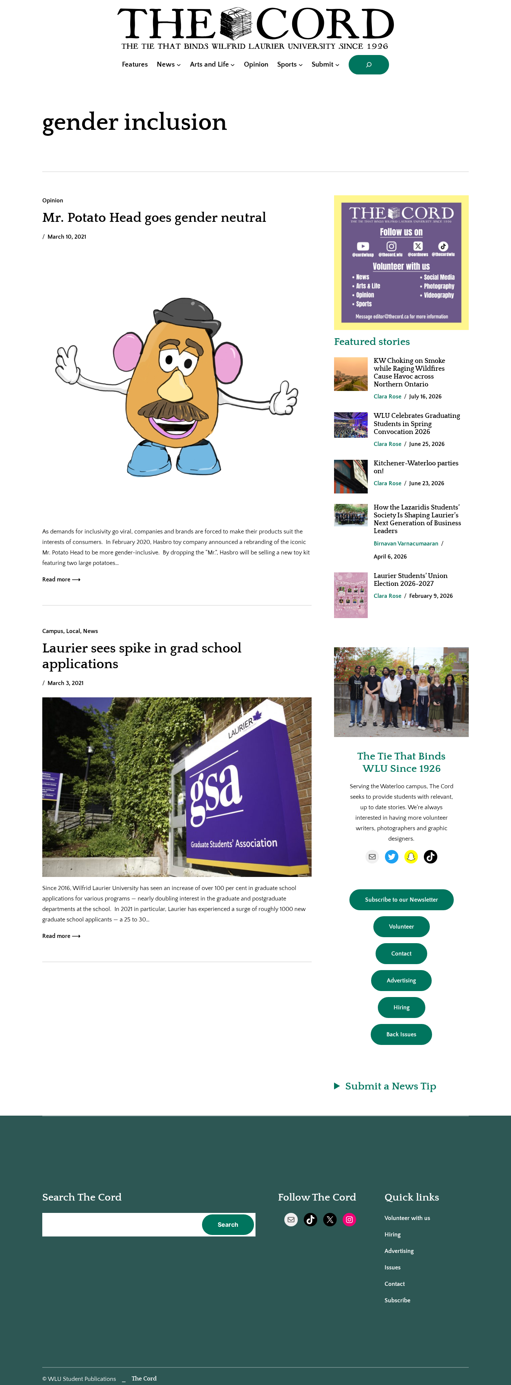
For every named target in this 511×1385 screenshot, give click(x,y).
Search (228, 1224)
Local (73, 631)
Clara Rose (387, 396)
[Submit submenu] (337, 64)
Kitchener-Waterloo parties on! (416, 467)
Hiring (402, 1007)
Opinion (52, 200)
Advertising (401, 980)
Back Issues (401, 1034)
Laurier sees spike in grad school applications (142, 656)
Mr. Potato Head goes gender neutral (154, 217)
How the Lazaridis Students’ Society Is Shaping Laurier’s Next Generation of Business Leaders (417, 519)
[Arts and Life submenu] (232, 64)
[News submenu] (179, 64)
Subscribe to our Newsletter (401, 899)
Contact (401, 953)
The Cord (144, 1378)
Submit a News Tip (390, 1086)
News (90, 631)
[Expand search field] (369, 64)
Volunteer (401, 926)
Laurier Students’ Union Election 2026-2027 (411, 580)
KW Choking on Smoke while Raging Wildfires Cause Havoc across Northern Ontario (409, 372)
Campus (52, 631)
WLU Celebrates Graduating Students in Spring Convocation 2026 (417, 423)
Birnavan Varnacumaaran (406, 543)
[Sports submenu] (301, 64)
